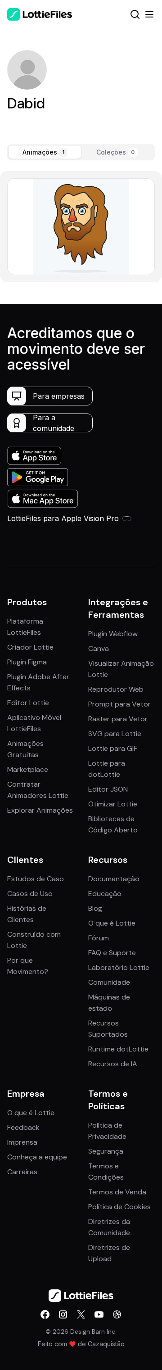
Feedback (23, 1127)
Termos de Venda (117, 1192)
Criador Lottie (30, 647)
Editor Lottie (28, 702)
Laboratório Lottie (118, 967)
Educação (105, 893)
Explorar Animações (40, 810)
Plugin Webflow (113, 633)
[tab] (45, 152)
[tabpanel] (81, 226)
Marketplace (27, 769)
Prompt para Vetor (119, 704)
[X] (81, 1314)
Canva (98, 648)
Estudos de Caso (35, 878)
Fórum (98, 938)
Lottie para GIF (112, 748)
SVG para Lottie (114, 733)
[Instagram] (63, 1314)
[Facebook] (45, 1314)
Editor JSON (108, 789)
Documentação (114, 878)
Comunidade (109, 982)
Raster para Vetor (118, 719)
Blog (95, 908)
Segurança (105, 1151)
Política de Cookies (119, 1206)
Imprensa (22, 1142)
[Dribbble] (117, 1314)
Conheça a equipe (37, 1157)
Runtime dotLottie (118, 1049)
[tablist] (81, 152)
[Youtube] (99, 1314)
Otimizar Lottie (112, 804)
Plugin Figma (27, 662)
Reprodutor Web (116, 689)
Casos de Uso (30, 893)
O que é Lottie (111, 923)
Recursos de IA (112, 1063)
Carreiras (22, 1171)
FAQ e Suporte (112, 952)
